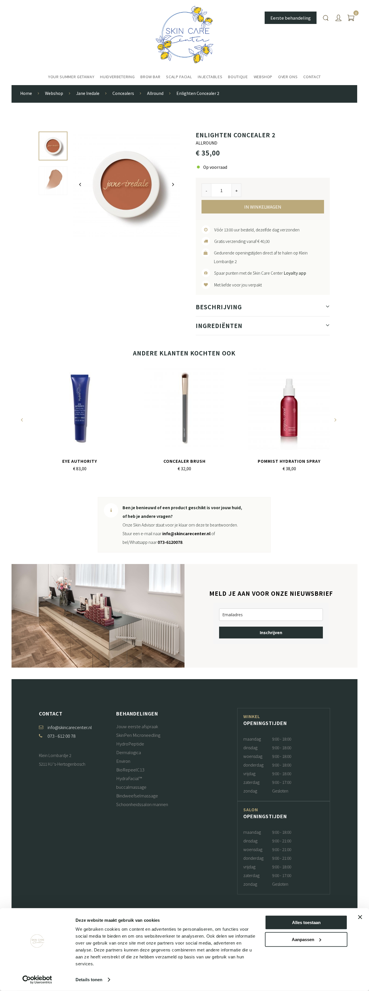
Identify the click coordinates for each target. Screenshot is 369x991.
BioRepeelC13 (130, 770)
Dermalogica (128, 752)
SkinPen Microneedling (138, 735)
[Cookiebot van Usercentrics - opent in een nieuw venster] (37, 979)
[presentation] (80, 184)
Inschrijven (271, 632)
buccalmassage (131, 787)
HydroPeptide (130, 744)
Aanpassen (303, 939)
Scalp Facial (179, 76)
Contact (312, 76)
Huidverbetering (117, 76)
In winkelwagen (262, 207)
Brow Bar (150, 76)
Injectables (210, 76)
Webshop (263, 76)
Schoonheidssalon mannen (142, 804)
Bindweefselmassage (137, 796)
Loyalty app (295, 273)
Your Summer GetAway (71, 76)
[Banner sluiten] (360, 917)
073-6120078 (170, 542)
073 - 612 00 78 (62, 736)
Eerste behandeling (290, 18)
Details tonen (89, 979)
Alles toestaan (306, 922)
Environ (123, 761)
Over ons (288, 76)
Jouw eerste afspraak (137, 726)
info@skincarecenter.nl (186, 533)
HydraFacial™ (129, 778)
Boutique (238, 76)
